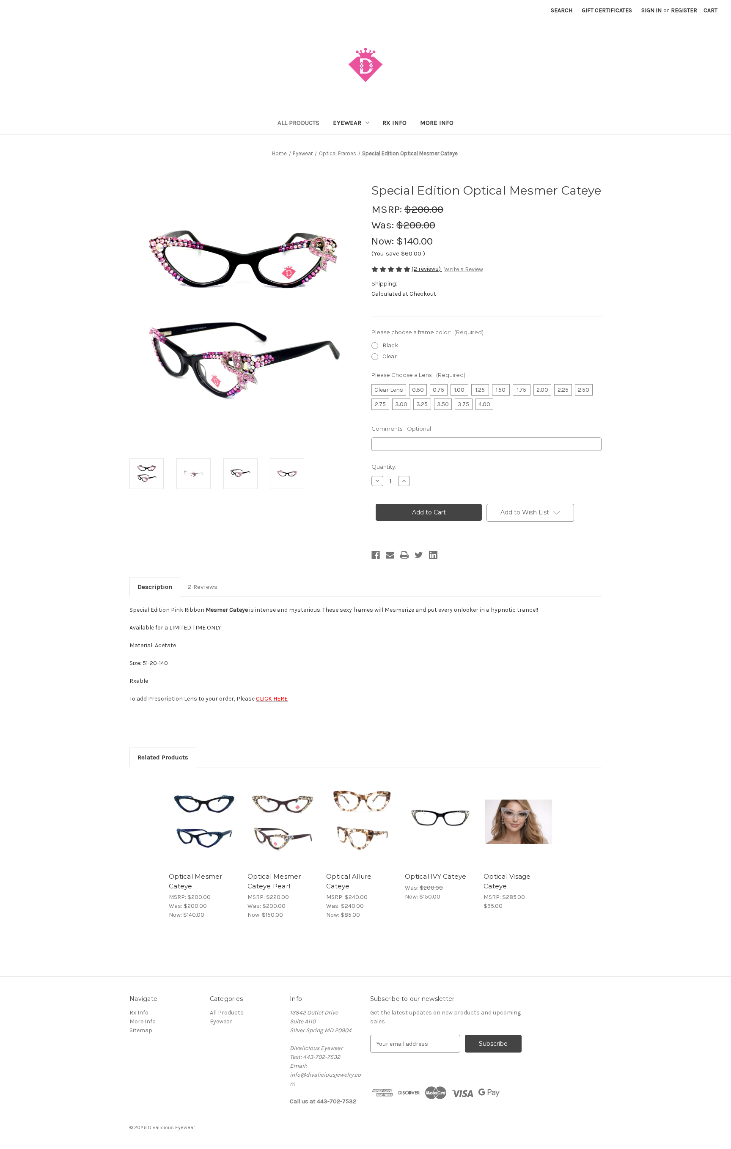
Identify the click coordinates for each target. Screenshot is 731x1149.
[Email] (390, 555)
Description (154, 587)
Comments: (401, 428)
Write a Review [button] (463, 269)
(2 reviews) (427, 268)
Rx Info (394, 122)
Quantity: (383, 466)
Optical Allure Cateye (349, 881)
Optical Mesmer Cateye (196, 881)
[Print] (404, 555)
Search (561, 10)
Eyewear (347, 122)
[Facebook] (375, 555)
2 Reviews (202, 587)
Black (390, 345)
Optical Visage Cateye (507, 881)
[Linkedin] (433, 555)
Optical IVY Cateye (436, 876)
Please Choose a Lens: (418, 374)
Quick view (196, 814)
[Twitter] (419, 555)
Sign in (651, 10)
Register (684, 10)
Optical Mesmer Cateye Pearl (274, 881)
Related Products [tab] (162, 757)
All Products (298, 122)
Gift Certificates (607, 10)
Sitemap (140, 1030)
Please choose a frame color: (427, 332)
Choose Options (203, 829)
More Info (436, 122)
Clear (389, 356)
